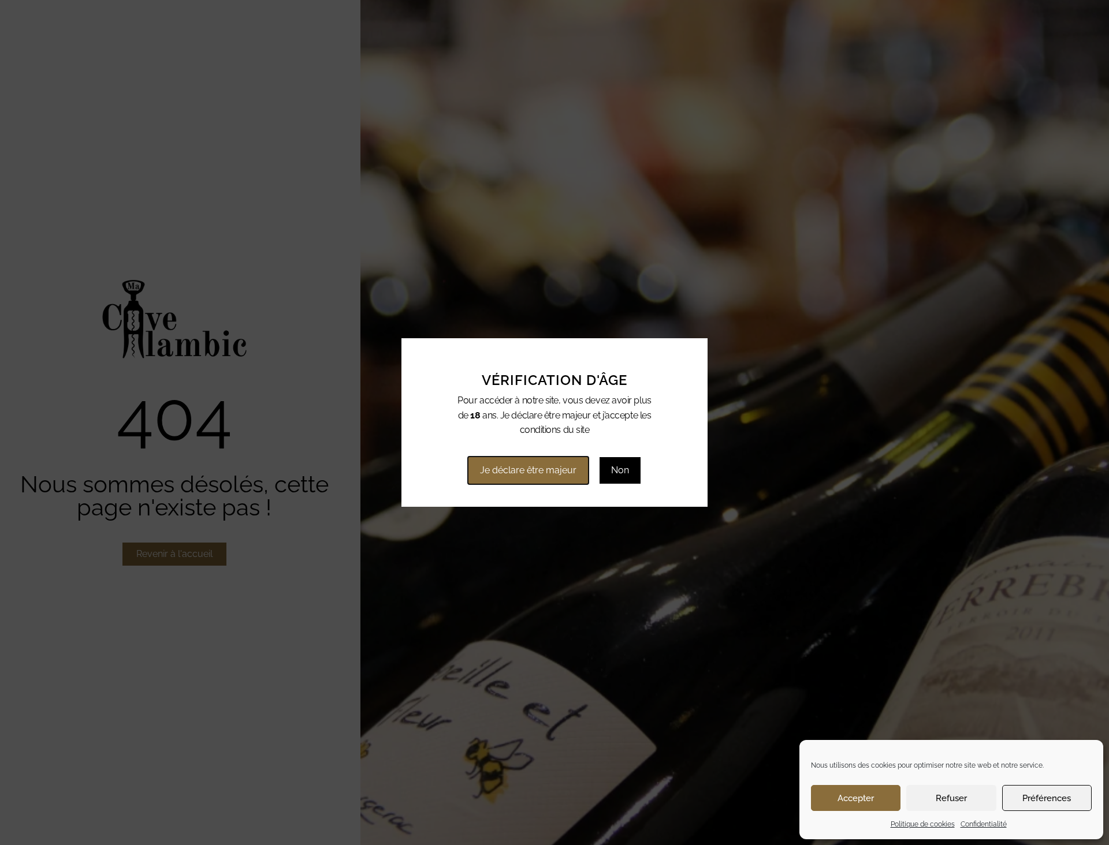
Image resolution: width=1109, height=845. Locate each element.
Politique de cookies (923, 824)
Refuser (951, 798)
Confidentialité (984, 824)
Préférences (1046, 798)
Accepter (856, 798)
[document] (554, 422)
